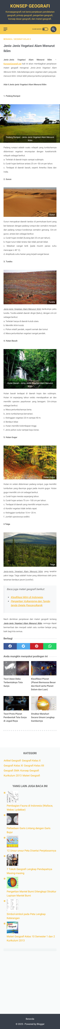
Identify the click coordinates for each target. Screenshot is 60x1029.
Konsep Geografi (30, 6)
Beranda (30, 1019)
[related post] (16, 668)
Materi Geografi (31, 775)
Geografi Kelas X (31, 760)
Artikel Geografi (12, 760)
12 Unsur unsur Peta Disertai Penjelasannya (31, 850)
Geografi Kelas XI (13, 765)
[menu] (5, 29)
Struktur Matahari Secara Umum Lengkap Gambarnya (43, 717)
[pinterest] (36, 646)
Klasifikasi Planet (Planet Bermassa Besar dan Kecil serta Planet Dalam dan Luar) (43, 684)
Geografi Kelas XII (34, 765)
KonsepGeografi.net (12, 64)
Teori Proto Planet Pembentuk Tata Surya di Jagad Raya (15, 717)
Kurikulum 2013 (13, 775)
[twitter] (23, 646)
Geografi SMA (11, 770)
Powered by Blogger (34, 1024)
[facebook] (10, 646)
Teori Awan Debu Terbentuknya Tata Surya (13, 682)
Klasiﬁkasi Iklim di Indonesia (27, 597)
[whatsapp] (49, 646)
